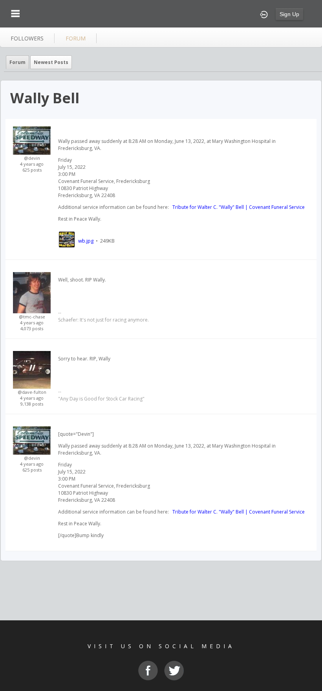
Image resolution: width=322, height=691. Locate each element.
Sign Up (289, 14)
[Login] (264, 13)
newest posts (51, 62)
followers (27, 38)
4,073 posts (31, 328)
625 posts (32, 170)
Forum (17, 62)
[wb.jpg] (66, 240)
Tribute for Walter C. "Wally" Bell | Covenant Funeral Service (238, 207)
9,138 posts (31, 404)
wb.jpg (85, 240)
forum (76, 38)
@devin (32, 158)
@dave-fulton (32, 392)
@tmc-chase (32, 317)
